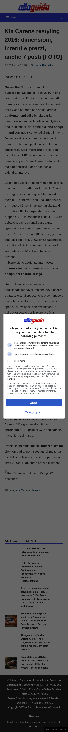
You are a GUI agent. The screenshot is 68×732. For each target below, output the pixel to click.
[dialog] (34, 366)
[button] (34, 361)
